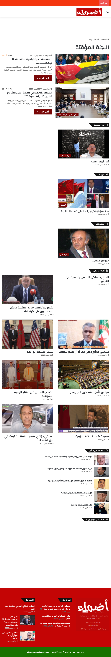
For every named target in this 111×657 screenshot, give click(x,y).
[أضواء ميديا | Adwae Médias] (89, 12)
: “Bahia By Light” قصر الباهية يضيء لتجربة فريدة (78, 3)
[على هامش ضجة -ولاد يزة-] (101, 508)
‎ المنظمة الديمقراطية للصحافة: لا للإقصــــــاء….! (32, 61)
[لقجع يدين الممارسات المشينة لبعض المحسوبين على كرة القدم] (27, 289)
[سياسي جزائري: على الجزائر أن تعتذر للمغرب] (83, 334)
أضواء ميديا (46, 55)
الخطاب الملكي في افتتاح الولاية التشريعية (33, 394)
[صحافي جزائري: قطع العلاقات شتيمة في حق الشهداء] (27, 418)
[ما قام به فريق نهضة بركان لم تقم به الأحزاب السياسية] (101, 484)
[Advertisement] (55, 26)
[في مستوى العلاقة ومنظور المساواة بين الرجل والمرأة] (101, 472)
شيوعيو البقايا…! (100, 260)
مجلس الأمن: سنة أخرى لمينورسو (89, 392)
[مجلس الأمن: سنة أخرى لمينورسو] (83, 374)
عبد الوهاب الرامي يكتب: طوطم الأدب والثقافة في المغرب (68, 456)
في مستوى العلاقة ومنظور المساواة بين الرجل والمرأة (70, 469)
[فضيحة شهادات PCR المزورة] (83, 418)
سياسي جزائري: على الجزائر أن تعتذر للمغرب (84, 351)
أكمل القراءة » (43, 78)
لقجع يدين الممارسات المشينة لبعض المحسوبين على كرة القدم (31, 309)
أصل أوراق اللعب (100, 161)
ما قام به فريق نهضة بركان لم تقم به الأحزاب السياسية (70, 481)
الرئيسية (104, 39)
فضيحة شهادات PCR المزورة (92, 436)
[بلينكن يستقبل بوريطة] (27, 334)
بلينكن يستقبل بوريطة (40, 351)
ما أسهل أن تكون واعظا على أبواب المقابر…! (85, 211)
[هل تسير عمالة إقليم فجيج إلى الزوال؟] (101, 496)
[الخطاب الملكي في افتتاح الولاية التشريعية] (27, 374)
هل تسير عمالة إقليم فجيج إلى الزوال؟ (76, 493)
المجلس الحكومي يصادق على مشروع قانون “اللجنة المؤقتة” (29, 94)
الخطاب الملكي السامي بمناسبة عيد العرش (87, 279)
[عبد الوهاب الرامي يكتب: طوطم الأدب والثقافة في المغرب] (101, 460)
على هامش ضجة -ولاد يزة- (81, 505)
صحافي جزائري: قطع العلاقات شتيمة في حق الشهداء (28, 438)
